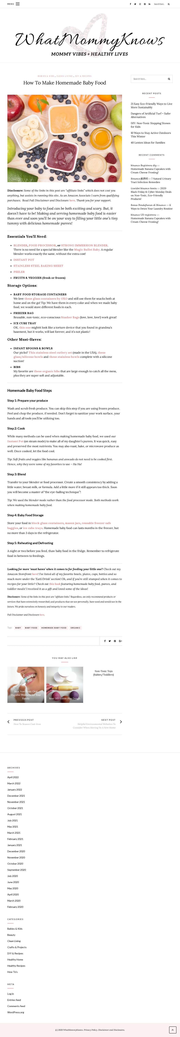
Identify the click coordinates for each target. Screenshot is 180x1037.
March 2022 (13, 783)
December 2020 (16, 851)
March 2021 (13, 832)
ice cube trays (33, 528)
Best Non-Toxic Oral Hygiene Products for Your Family (26, 695)
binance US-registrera (143, 214)
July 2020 (12, 875)
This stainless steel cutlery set (50, 352)
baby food (31, 628)
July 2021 (12, 820)
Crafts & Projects (17, 947)
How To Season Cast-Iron (27, 724)
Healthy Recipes (16, 965)
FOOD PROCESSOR (42, 245)
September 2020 (16, 869)
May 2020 (12, 888)
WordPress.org (15, 1012)
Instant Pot (15, 441)
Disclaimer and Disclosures (111, 1030)
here (72, 200)
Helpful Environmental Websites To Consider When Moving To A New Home (94, 726)
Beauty (11, 934)
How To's (12, 971)
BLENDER (20, 245)
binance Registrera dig (143, 165)
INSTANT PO (23, 259)
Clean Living (65, 76)
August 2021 (14, 814)
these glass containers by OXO (46, 298)
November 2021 (16, 801)
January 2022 (14, 789)
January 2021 (14, 845)
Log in (10, 993)
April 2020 (13, 894)
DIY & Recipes (83, 76)
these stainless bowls (64, 356)
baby (18, 628)
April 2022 (13, 777)
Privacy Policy (90, 1030)
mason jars (72, 523)
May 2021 (12, 826)
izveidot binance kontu (144, 188)
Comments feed (16, 1006)
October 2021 (15, 808)
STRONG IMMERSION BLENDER (84, 245)
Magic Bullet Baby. (87, 249)
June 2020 (13, 882)
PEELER (19, 271)
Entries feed (14, 999)
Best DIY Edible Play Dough (64, 698)
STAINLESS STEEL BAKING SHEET (38, 265)
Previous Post (24, 720)
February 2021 (15, 838)
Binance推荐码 (139, 178)
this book (55, 584)
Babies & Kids (46, 76)
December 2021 (16, 795)
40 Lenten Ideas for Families (148, 142)
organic (76, 628)
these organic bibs (46, 371)
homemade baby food (54, 628)
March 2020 (13, 900)
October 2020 (15, 863)
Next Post (108, 720)
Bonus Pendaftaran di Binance (148, 205)
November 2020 (16, 857)
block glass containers (48, 523)
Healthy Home (15, 959)
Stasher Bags (70, 317)
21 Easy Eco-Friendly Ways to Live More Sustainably (151, 105)
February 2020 (15, 906)
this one (25, 327)
